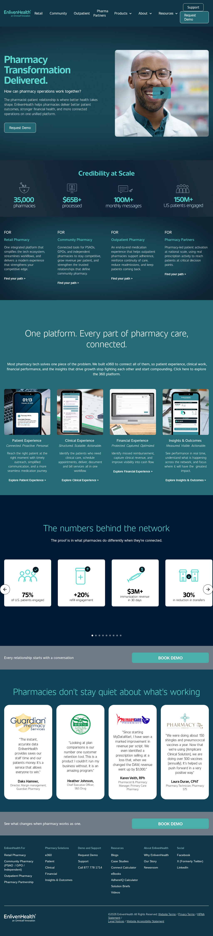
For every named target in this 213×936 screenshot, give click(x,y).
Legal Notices (116, 921)
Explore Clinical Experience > (80, 480)
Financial (51, 873)
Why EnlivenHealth (156, 855)
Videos (115, 892)
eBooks (116, 873)
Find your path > (14, 278)
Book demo (170, 658)
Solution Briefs (120, 886)
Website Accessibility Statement (145, 921)
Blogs (114, 855)
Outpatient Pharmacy (18, 875)
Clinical (49, 867)
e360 (48, 855)
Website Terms (167, 914)
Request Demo (190, 17)
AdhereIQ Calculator (124, 880)
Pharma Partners (100, 13)
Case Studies (120, 861)
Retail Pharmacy (15, 855)
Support (193, 7)
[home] (17, 13)
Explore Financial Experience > (132, 471)
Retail (39, 13)
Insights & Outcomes (58, 880)
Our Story (150, 861)
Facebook (183, 855)
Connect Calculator (123, 867)
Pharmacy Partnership (18, 882)
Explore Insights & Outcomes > (186, 480)
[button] (122, 13)
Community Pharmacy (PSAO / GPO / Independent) (18, 865)
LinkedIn (182, 867)
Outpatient (82, 13)
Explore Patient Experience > (27, 480)
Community (58, 13)
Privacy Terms (186, 914)
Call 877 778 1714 (90, 867)
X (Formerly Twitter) (190, 861)
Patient (49, 861)
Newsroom (151, 867)
